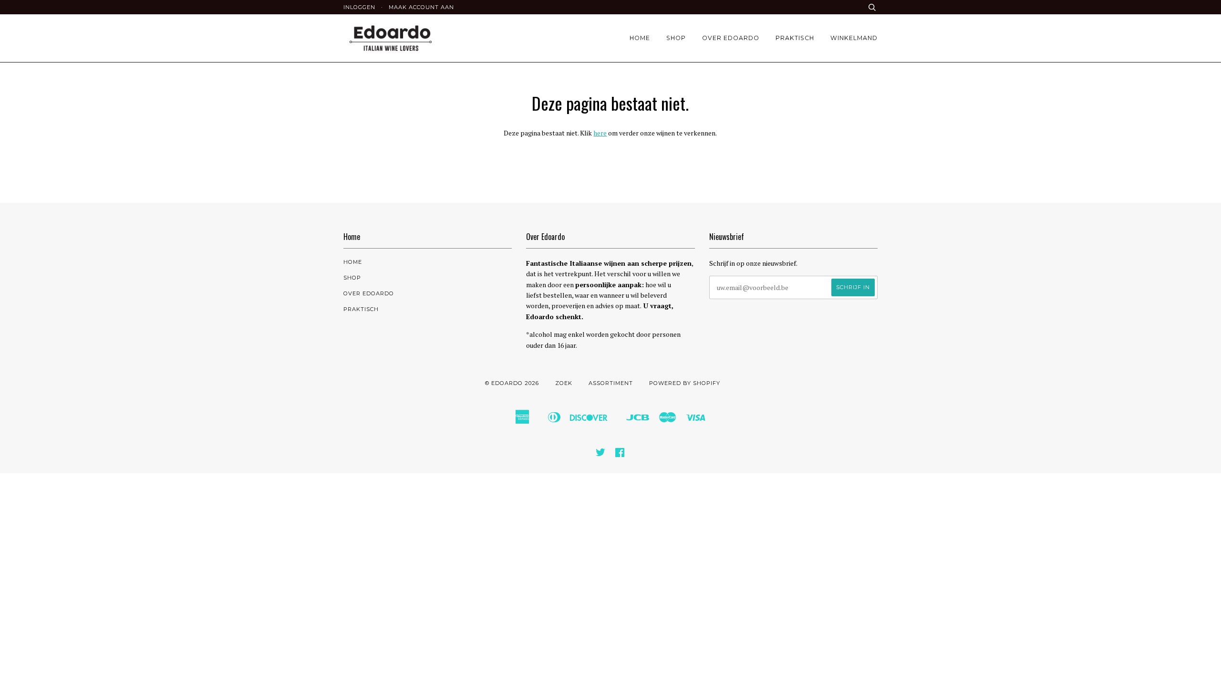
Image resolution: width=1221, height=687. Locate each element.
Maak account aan (421, 7)
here (600, 132)
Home (640, 38)
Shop (676, 38)
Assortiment (611, 383)
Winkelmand (854, 38)
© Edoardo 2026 (512, 383)
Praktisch (795, 38)
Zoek (563, 383)
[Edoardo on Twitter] (601, 454)
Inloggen (359, 7)
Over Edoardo (730, 38)
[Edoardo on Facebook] (620, 454)
